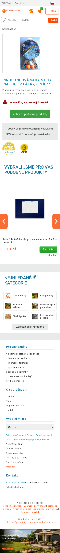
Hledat (53, 20)
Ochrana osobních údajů (19, 376)
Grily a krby (52, 509)
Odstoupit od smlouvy (18, 358)
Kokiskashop (9, 29)
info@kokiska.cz (15, 487)
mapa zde (10, 467)
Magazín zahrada (15, 405)
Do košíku (48, 249)
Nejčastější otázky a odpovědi (22, 354)
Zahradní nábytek (30, 512)
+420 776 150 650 (15, 482)
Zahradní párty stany (35, 506)
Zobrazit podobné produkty (30, 114)
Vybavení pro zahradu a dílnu (28, 509)
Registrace (20, 3)
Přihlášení (6, 3)
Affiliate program (15, 381)
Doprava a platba (15, 367)
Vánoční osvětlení (12, 506)
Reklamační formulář (17, 363)
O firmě (10, 396)
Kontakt (10, 410)
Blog (8, 401)
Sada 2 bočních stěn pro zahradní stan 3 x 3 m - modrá (30, 241)
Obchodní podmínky (17, 372)
